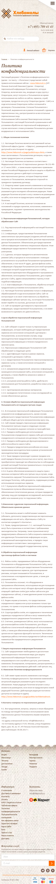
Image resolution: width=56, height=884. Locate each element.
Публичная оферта (9, 805)
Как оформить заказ (9, 820)
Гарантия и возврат (9, 823)
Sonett (4, 769)
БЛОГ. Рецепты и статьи (11, 802)
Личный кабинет (33, 50)
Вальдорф (33, 754)
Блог (3, 829)
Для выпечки (7, 763)
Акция (4, 754)
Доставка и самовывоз (11, 793)
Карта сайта (6, 826)
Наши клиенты (7, 835)
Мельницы (6, 757)
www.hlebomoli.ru (38, 83)
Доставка (5, 838)
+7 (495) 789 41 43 (40, 26)
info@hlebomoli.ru (37, 793)
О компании (6, 790)
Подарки (33, 766)
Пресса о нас (6, 832)
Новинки (33, 763)
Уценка (32, 760)
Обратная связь (36, 790)
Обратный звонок (46, 23)
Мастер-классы (35, 757)
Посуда (4, 766)
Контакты (5, 796)
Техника (4, 760)
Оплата (4, 799)
